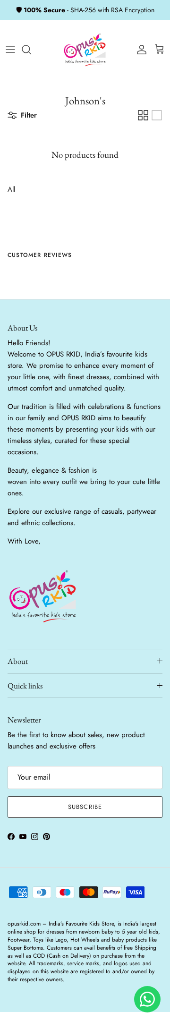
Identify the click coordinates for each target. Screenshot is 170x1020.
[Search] (31, 49)
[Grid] (143, 115)
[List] (156, 115)
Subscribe (85, 806)
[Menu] (10, 49)
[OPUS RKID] (85, 50)
